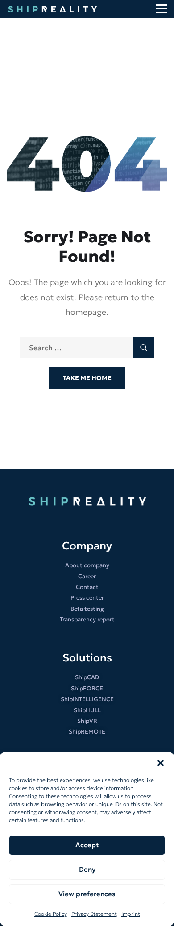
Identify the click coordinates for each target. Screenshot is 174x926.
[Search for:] (87, 348)
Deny (87, 869)
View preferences (87, 894)
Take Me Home (87, 378)
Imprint (130, 913)
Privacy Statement (94, 913)
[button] (160, 762)
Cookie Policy (50, 913)
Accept (87, 845)
